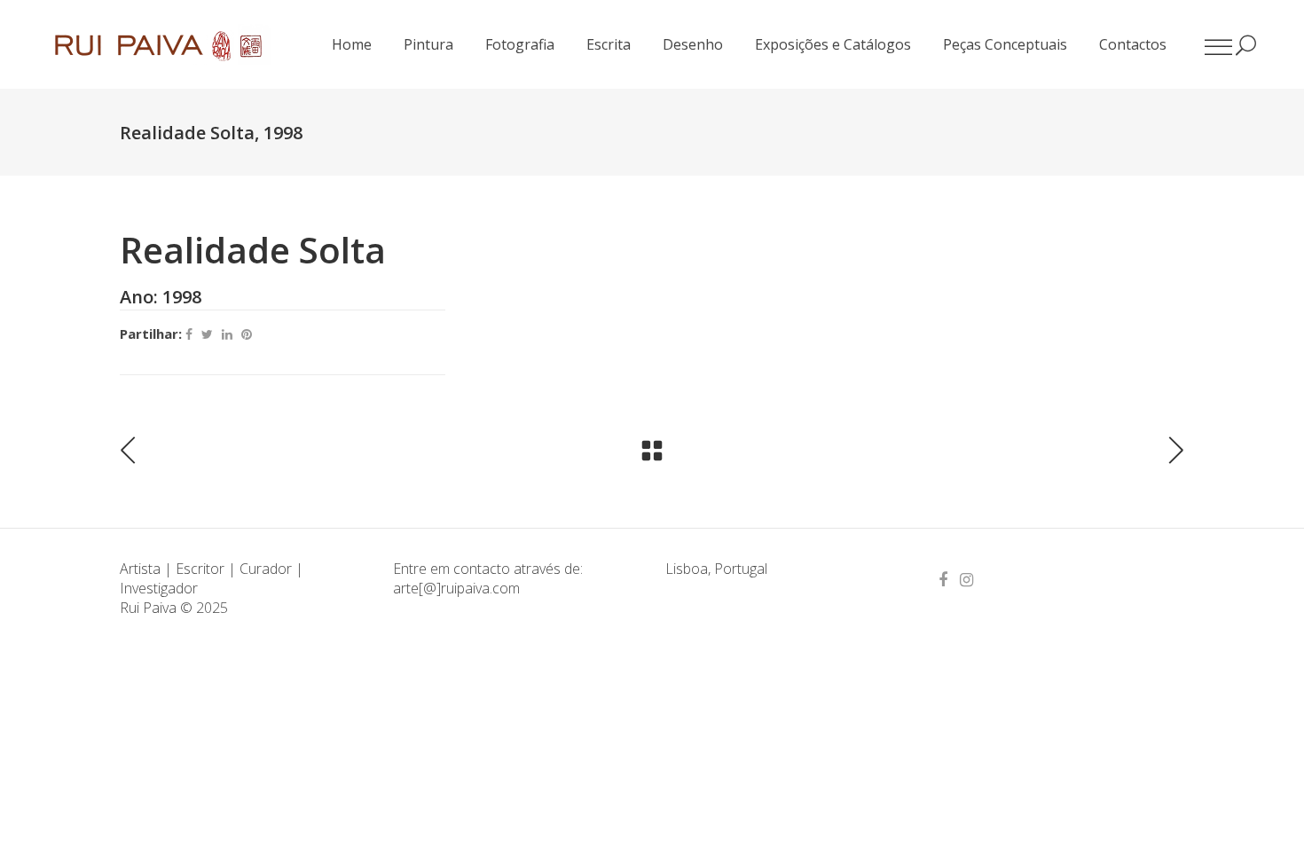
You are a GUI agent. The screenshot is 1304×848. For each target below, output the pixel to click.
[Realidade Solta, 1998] (837, 230)
